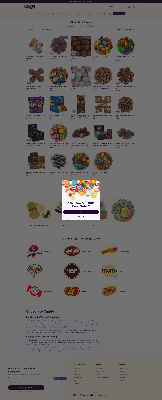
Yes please (81, 212)
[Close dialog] (98, 182)
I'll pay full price (81, 216)
